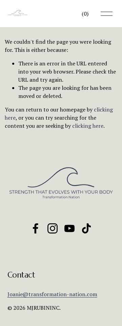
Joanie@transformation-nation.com (52, 294)
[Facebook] (35, 228)
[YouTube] (69, 228)
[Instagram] (52, 228)
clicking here (87, 125)
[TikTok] (86, 228)
